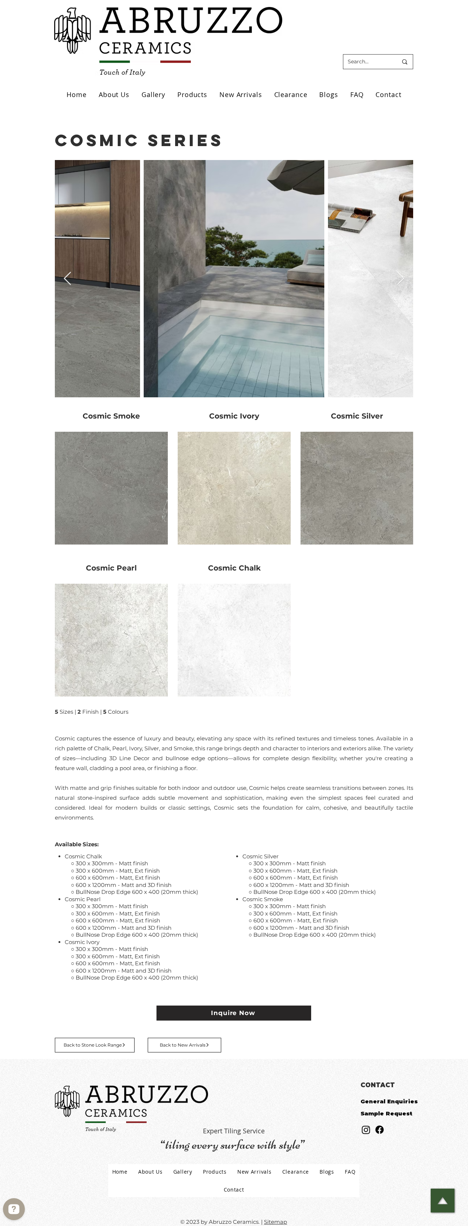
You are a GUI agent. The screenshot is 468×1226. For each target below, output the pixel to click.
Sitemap (275, 1221)
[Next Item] (400, 279)
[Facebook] (379, 1129)
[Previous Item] (67, 279)
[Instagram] (366, 1129)
